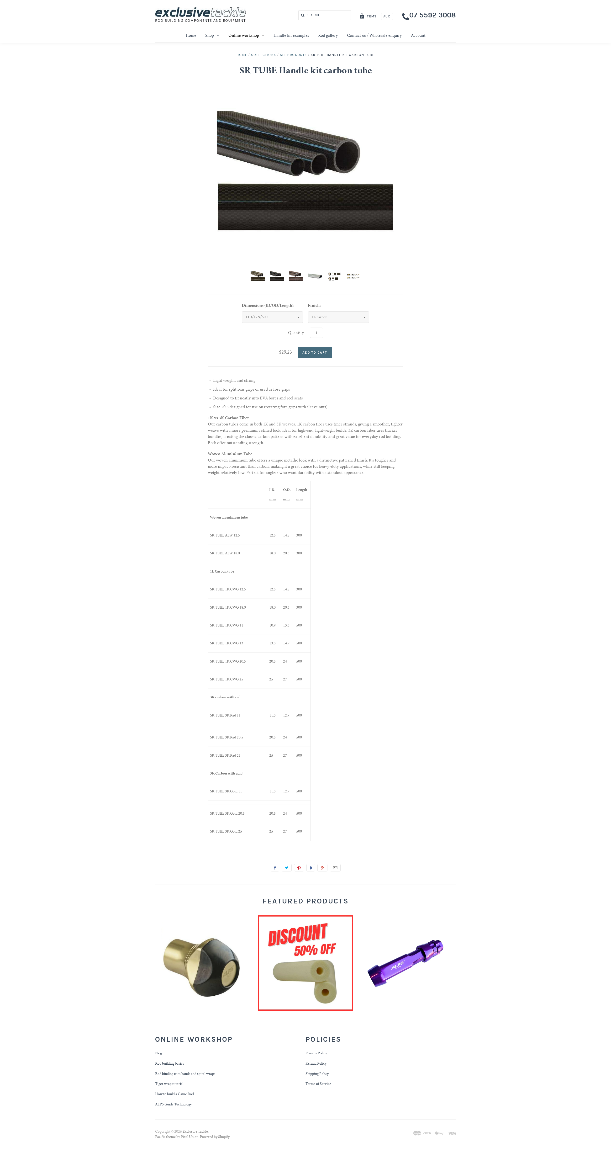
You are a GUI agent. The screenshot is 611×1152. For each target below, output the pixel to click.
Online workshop (244, 36)
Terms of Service (318, 1084)
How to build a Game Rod (174, 1094)
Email (335, 867)
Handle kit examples (291, 36)
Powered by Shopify (215, 1137)
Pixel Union (189, 1137)
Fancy (310, 867)
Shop (210, 36)
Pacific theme (165, 1137)
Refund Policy (316, 1064)
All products (293, 55)
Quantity (296, 333)
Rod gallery (328, 36)
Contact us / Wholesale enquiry (374, 36)
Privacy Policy (316, 1053)
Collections (263, 55)
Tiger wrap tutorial (169, 1084)
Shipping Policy (317, 1074)
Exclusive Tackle (195, 1132)
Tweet (287, 867)
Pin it (299, 867)
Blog (158, 1053)
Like (275, 867)
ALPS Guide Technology (173, 1104)
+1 (322, 867)
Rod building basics (169, 1064)
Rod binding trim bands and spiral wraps (185, 1074)
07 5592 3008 (432, 15)
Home (191, 36)
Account (418, 36)
